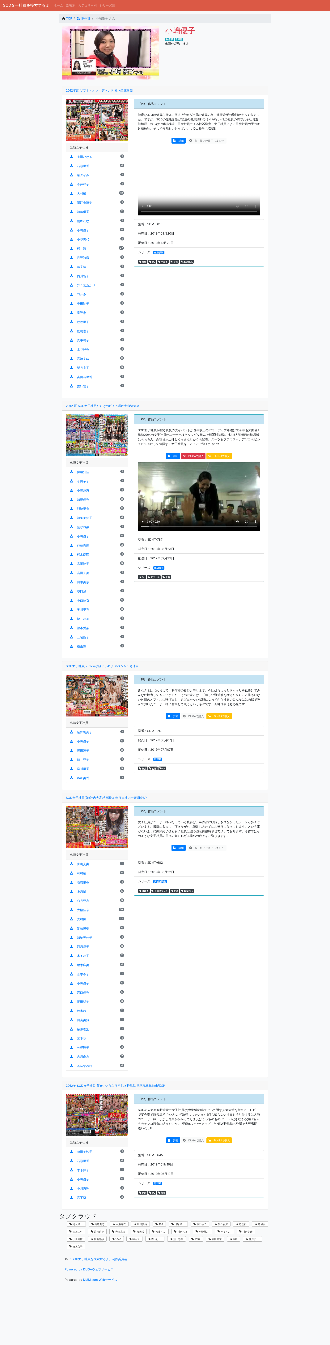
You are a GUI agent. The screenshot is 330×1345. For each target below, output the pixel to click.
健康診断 (158, 252)
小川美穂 (77, 1239)
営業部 (179, 39)
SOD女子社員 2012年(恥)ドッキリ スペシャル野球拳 (102, 666)
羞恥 (143, 261)
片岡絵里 (98, 1231)
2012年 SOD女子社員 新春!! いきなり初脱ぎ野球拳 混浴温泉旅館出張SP (115, 1086)
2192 (197, 1239)
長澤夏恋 (99, 1224)
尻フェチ (155, 577)
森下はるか (157, 1239)
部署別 (70, 5)
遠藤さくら (161, 1231)
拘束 (143, 768)
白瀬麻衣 (120, 1224)
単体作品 (188, 261)
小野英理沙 (204, 1231)
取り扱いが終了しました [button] (208, 140)
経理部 (242, 1224)
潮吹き (145, 890)
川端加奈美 (180, 1224)
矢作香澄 (222, 1224)
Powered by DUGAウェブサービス (89, 1269)
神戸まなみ (254, 1239)
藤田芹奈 (216, 1239)
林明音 (136, 1239)
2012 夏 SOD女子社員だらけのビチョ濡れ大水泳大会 (102, 406)
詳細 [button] (180, 140)
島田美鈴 (141, 1224)
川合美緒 (247, 1231)
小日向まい (226, 1231)
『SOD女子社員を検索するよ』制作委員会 (98, 1259)
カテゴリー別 (87, 5)
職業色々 (188, 890)
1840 (118, 1239)
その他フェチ (161, 890)
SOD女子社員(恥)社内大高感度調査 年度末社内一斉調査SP (106, 798)
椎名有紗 (98, 1239)
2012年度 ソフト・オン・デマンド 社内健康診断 (99, 90)
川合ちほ (182, 1231)
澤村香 (261, 1224)
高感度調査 (160, 881)
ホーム (58, 5)
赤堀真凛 (120, 1231)
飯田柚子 (201, 1224)
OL (153, 261)
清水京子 (77, 1246)
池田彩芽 (177, 1239)
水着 (167, 577)
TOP (69, 18)
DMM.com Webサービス (100, 1280)
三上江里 (77, 1231)
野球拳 (157, 759)
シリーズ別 (107, 5)
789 (234, 1239)
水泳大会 (158, 567)
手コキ (164, 261)
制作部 (85, 18)
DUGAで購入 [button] (195, 456)
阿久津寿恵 (78, 1224)
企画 (175, 261)
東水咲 (140, 1231)
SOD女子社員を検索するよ (26, 5)
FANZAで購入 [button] (220, 456)
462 (160, 1224)
